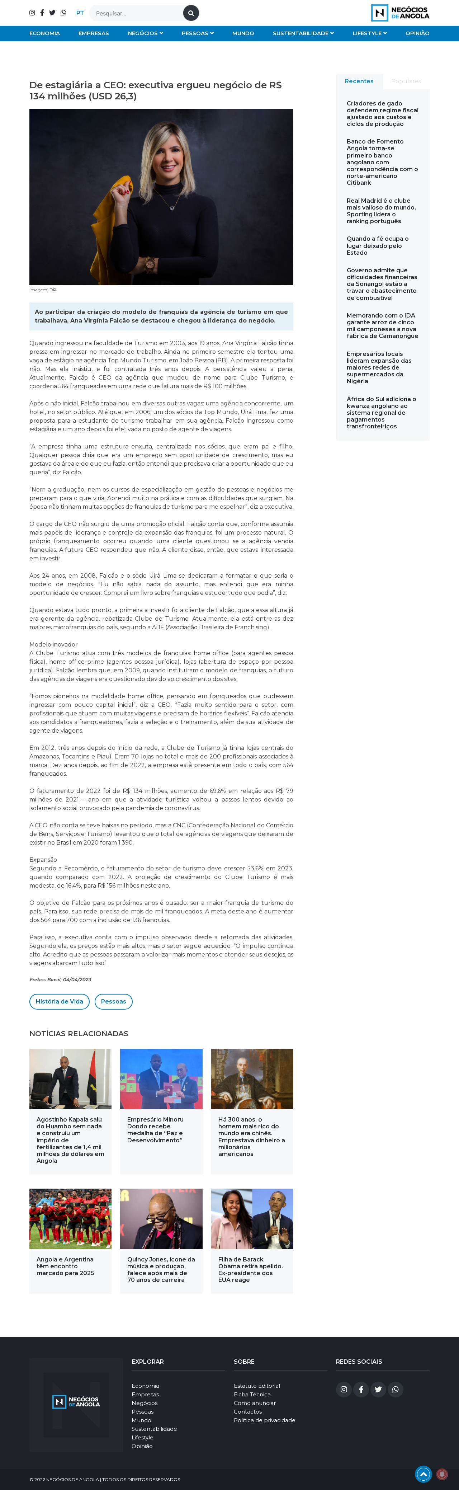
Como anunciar (255, 1403)
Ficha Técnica (252, 1394)
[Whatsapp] (63, 13)
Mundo (243, 33)
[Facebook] (42, 13)
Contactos (248, 1411)
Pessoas (195, 33)
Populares (406, 81)
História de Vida (59, 1001)
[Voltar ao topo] (423, 1474)
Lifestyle (367, 33)
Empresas (94, 33)
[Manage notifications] (442, 1474)
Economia (44, 33)
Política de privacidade (264, 1420)
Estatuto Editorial (257, 1385)
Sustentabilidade (300, 33)
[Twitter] (52, 13)
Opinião (418, 33)
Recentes (359, 81)
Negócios (143, 33)
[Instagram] (32, 13)
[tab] (359, 81)
